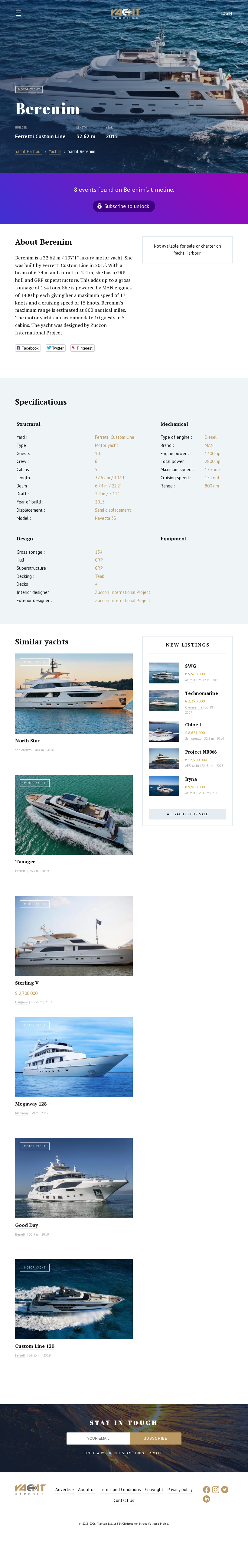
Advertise (64, 1489)
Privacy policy (180, 1489)
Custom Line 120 (34, 1346)
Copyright (154, 1489)
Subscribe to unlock (126, 206)
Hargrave (21, 1002)
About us (87, 1489)
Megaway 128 (31, 1103)
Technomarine (201, 693)
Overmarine (194, 707)
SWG (190, 666)
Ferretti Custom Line (40, 136)
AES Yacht (192, 766)
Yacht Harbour (126, 14)
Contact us (124, 1500)
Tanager (25, 861)
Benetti (20, 1234)
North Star (27, 740)
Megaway (21, 1113)
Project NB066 (201, 752)
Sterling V (27, 982)
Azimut (190, 680)
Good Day (26, 1225)
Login (226, 13)
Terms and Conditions (120, 1489)
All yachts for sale (187, 814)
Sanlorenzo (23, 750)
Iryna (191, 779)
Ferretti (20, 871)
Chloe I (193, 725)
